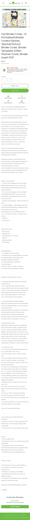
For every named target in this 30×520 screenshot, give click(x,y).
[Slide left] (11, 30)
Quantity (3, 76)
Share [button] (5, 489)
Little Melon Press (12, 515)
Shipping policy (24, 517)
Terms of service (16, 517)
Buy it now (15, 90)
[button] (3, 3)
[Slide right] (18, 30)
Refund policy (22, 515)
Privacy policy (6, 517)
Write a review (15, 506)
